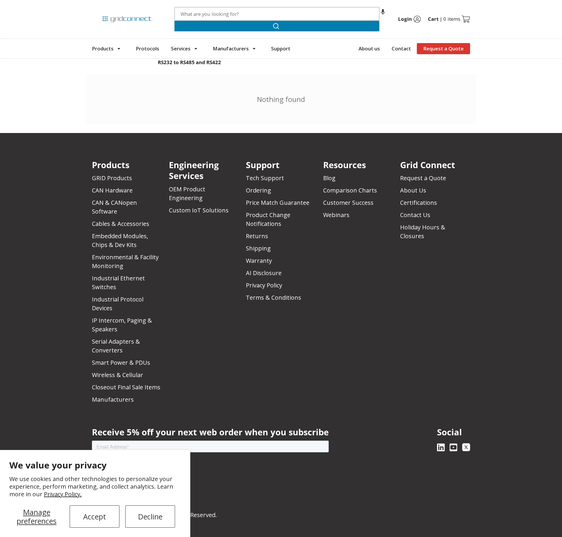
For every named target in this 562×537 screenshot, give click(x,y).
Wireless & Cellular (117, 375)
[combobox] (277, 14)
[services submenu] (196, 48)
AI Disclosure (264, 273)
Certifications (418, 203)
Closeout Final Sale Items (126, 387)
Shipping (258, 248)
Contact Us (415, 215)
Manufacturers (231, 48)
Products (103, 48)
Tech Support (265, 178)
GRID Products (112, 178)
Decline (150, 516)
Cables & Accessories (120, 224)
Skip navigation (104, 7)
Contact (401, 48)
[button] (382, 14)
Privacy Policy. (63, 494)
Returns (257, 236)
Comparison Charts (350, 190)
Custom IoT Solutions (199, 210)
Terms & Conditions (273, 297)
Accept (94, 516)
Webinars (336, 215)
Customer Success (348, 203)
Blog (329, 178)
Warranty (259, 261)
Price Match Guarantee (277, 203)
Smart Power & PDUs (121, 362)
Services (181, 48)
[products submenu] (119, 48)
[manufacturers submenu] (254, 48)
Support (280, 48)
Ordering (258, 190)
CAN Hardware (112, 190)
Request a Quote (443, 48)
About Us (413, 190)
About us (369, 48)
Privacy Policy (264, 285)
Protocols (147, 48)
